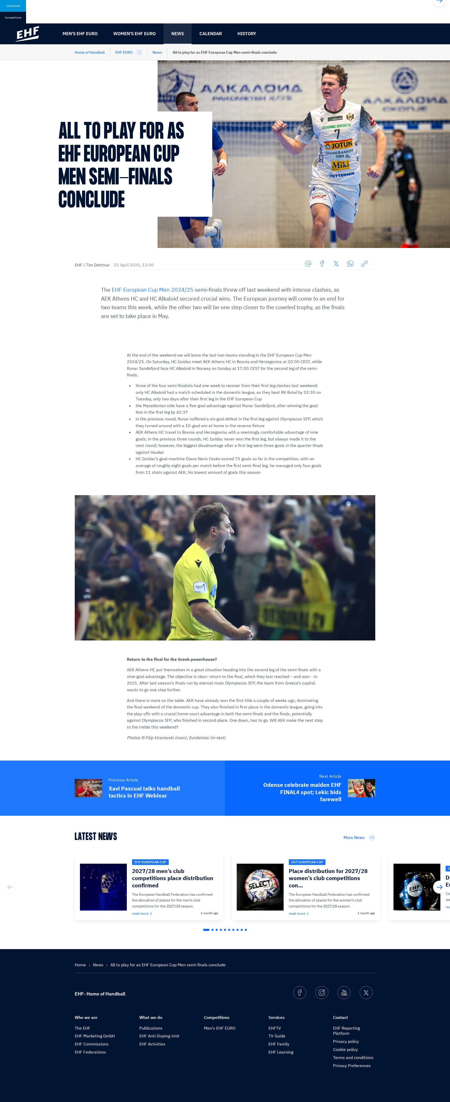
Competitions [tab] (13, 17)
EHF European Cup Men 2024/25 (152, 289)
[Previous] (10, 887)
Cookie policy (345, 1049)
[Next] (439, 887)
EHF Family (278, 1044)
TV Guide (276, 1035)
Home (81, 964)
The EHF (82, 1028)
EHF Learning (280, 1052)
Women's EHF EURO (134, 33)
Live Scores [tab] (13, 6)
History (247, 33)
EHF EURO (124, 52)
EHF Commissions (92, 1044)
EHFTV (274, 1028)
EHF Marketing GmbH (95, 1035)
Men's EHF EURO (80, 33)
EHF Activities (152, 1044)
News (177, 33)
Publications (150, 1028)
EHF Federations (90, 1052)
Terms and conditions (353, 1057)
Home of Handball (90, 52)
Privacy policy (346, 1041)
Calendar (210, 33)
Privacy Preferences (352, 1065)
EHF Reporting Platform (346, 1030)
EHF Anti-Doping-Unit (159, 1035)
